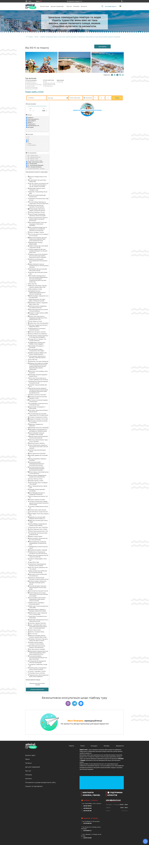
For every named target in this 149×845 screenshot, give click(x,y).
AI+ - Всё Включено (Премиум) (35, 165)
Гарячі (27, 759)
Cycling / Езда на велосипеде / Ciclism (37, 450)
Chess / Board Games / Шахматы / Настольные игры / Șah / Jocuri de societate (38, 446)
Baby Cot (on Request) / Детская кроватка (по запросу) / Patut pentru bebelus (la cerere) (38, 239)
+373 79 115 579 (86, 838)
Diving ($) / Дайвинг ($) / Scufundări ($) (38, 456)
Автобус (106, 746)
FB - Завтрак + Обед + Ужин (35, 160)
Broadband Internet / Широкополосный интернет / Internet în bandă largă (37, 292)
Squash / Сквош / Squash (35, 536)
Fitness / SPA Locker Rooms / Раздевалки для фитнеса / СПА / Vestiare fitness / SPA (38, 318)
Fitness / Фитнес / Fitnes (36, 478)
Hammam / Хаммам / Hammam (37, 623)
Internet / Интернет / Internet (37, 332)
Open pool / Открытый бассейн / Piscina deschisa (38, 575)
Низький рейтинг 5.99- (33, 125)
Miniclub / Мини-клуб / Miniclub (37, 510)
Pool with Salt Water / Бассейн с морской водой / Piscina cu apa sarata (37, 587)
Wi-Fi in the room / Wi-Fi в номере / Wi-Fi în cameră (38, 235)
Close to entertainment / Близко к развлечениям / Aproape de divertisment (38, 219)
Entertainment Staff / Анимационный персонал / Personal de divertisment (36, 464)
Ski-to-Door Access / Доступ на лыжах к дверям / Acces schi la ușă (38, 378)
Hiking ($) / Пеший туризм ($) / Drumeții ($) (37, 490)
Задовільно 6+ (32, 124)
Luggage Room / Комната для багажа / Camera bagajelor (37, 343)
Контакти (84, 6)
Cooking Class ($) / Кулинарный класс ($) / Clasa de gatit (37, 661)
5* (28, 141)
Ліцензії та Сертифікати (34, 786)
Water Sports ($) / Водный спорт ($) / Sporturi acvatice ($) (38, 556)
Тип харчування (31, 153)
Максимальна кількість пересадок (37, 172)
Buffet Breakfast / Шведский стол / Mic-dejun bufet (39, 296)
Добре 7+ (30, 122)
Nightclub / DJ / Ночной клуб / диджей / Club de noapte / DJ (37, 517)
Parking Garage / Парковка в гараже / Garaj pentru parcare (37, 209)
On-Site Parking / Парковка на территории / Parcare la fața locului (38, 202)
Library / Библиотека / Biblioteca (38, 333)
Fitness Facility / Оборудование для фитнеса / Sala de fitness (37, 476)
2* (28, 137)
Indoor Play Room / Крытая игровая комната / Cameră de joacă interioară (38, 265)
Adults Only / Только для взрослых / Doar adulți (38, 606)
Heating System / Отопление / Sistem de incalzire (37, 329)
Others (29, 143)
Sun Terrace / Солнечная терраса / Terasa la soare (38, 400)
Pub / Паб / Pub (33, 359)
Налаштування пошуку (33, 679)
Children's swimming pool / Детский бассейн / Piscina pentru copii (38, 260)
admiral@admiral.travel (113, 800)
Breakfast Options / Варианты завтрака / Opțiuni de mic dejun (37, 610)
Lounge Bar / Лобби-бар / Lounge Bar (38, 665)
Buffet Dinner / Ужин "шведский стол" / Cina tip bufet (38, 613)
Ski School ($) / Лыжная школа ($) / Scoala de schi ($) (38, 533)
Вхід (29, 1)
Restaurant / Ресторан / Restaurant (38, 361)
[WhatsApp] (123, 75)
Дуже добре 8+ (32, 120)
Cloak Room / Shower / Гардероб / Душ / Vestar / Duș (38, 303)
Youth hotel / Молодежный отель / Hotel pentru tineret (38, 620)
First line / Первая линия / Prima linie (38, 177)
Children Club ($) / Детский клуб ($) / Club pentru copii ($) (38, 246)
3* (28, 138)
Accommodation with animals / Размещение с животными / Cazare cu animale (37, 599)
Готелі (82, 746)
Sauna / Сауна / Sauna (35, 630)
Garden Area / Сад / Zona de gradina (38, 323)
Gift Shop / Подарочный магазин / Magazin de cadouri (38, 325)
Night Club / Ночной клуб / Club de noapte (38, 521)
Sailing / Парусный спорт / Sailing (38, 529)
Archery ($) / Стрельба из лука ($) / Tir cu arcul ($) (38, 421)
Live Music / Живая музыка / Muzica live (38, 507)
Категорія (30, 134)
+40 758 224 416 (86, 808)
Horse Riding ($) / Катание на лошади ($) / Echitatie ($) (37, 493)
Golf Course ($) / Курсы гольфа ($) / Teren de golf (38, 483)
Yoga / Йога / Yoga (34, 562)
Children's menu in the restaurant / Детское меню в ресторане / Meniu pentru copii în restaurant (38, 256)
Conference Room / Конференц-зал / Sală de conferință (38, 306)
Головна (30, 37)
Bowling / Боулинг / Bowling (36, 443)
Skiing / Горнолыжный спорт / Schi (38, 531)
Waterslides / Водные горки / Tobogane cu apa (37, 189)
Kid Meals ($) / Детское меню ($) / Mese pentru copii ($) (38, 269)
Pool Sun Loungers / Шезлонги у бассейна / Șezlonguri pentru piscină (37, 582)
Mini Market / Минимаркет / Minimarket (36, 346)
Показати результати (37, 689)
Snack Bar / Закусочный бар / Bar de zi (38, 385)
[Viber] (120, 75)
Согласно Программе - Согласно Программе (35, 169)
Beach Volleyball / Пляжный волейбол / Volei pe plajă (36, 433)
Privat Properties (32, 145)
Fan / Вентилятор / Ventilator (37, 649)
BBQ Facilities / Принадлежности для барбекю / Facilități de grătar (38, 430)
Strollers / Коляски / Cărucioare (37, 394)
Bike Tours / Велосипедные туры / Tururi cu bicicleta (38, 440)
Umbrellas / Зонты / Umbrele (37, 673)
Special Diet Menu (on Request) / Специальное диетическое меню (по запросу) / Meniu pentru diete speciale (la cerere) (38, 390)
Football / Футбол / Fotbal (36, 480)
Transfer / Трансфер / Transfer (37, 671)
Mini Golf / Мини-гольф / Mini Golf (38, 511)
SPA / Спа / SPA (33, 633)
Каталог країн (44, 6)
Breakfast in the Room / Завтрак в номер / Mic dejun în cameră (38, 639)
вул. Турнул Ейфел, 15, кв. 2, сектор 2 (92, 803)
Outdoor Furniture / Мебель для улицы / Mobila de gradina (37, 353)
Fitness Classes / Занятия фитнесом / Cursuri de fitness (39, 472)
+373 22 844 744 (86, 823)
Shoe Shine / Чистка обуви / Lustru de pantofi (38, 372)
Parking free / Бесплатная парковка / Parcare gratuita (36, 206)
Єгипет (36, 37)
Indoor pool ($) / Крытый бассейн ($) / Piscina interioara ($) (38, 571)
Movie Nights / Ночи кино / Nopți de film (39, 514)
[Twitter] (115, 75)
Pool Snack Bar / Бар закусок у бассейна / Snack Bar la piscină (37, 356)
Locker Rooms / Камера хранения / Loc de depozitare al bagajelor (38, 336)
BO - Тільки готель (33, 155)
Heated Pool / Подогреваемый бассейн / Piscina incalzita (37, 564)
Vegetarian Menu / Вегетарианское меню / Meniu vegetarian (39, 675)
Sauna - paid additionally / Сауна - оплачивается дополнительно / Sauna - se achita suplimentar (38, 626)
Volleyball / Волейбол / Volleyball (38, 550)
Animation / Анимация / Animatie (38, 417)
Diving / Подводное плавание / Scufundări (37, 459)
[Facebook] (112, 75)
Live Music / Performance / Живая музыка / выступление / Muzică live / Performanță (39, 503)
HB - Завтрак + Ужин (33, 158)
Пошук (117, 98)
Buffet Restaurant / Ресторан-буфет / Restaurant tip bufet (37, 300)
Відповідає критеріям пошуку (37, 684)
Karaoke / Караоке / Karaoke (37, 499)
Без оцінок (31, 127)
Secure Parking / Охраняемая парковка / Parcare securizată (37, 214)
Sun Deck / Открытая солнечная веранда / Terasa (38, 397)
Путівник (28, 763)
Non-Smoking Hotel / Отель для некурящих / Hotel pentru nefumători (38, 224)
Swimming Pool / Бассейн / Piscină (38, 591)
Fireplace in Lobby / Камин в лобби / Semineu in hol (38, 313)
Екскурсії (94, 746)
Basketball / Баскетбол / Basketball (38, 427)
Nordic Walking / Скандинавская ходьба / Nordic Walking (38, 524)
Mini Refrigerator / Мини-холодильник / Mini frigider (36, 350)
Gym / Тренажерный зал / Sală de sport (38, 486)
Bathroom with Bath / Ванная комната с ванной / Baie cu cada (37, 636)
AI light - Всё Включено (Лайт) (35, 162)
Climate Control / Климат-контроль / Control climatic (36, 643)
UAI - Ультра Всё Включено (35, 167)
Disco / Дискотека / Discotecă (37, 453)
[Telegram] (117, 75)
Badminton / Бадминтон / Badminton (36, 425)
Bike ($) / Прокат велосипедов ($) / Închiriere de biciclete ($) (38, 437)
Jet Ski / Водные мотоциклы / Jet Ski (38, 497)
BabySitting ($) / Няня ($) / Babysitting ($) (36, 243)
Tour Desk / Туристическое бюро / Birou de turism (38, 411)
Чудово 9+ (30, 117)
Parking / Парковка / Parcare (37, 212)
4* (28, 140)
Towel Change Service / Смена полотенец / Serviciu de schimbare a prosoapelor (38, 594)
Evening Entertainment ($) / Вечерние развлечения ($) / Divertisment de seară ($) (36, 468)
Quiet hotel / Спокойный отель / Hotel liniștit (38, 617)
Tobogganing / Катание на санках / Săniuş (38, 547)
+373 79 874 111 (86, 830)
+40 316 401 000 (86, 810)
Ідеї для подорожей (57, 6)
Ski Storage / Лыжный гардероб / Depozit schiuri (38, 375)
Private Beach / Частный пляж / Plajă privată (37, 180)
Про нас (69, 6)
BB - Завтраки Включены (34, 157)
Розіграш (76, 6)
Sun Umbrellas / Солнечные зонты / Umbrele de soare (38, 404)
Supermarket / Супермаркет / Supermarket (37, 407)
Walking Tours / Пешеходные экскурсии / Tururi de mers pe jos (38, 552)
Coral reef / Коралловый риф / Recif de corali (37, 195)
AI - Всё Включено (32, 163)
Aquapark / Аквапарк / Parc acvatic (38, 419)
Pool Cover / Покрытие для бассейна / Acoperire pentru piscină (38, 578)
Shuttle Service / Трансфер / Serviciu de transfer (36, 603)
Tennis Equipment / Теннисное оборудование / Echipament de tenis (37, 543)
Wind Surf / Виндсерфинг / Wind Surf (38, 559)
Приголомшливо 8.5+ (33, 119)
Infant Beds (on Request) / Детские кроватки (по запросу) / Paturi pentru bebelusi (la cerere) (38, 653)
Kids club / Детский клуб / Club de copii (38, 273)
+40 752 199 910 (86, 806)
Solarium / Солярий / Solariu (36, 631)
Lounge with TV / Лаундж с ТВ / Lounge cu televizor (37, 339)
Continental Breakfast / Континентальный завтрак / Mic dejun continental (38, 657)
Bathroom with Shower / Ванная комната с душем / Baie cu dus (38, 286)
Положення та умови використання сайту (40, 782)
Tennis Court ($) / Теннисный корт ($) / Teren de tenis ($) (38, 539)
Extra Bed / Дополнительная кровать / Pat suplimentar (37, 646)
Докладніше (102, 46)
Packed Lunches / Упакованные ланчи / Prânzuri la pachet (37, 668)
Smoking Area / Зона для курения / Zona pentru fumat (38, 382)
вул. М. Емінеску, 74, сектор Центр (91, 821)
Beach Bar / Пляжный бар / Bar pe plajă (38, 192)
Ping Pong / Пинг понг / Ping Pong (38, 527)
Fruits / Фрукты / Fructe (35, 321)
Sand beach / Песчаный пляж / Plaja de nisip (38, 199)
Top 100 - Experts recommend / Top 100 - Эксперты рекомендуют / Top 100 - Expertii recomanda (38, 185)
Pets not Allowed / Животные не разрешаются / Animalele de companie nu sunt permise (38, 229)
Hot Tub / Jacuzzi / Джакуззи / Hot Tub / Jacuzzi (38, 568)
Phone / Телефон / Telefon (36, 232)
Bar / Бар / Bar (33, 283)
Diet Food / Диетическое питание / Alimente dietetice (38, 310)
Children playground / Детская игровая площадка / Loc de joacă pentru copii (38, 251)
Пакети (71, 746)
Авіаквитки (120, 746)
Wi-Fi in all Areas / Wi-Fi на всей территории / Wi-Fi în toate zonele (38, 414)
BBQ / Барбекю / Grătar (35, 289)
